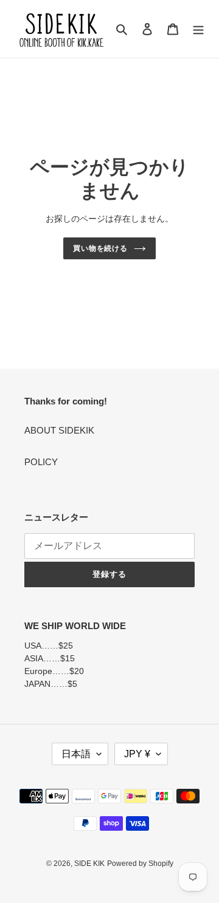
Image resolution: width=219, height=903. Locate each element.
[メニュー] (198, 29)
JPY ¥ (137, 754)
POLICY (41, 462)
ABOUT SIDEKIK (59, 430)
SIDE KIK (89, 863)
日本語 (76, 754)
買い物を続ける (100, 248)
